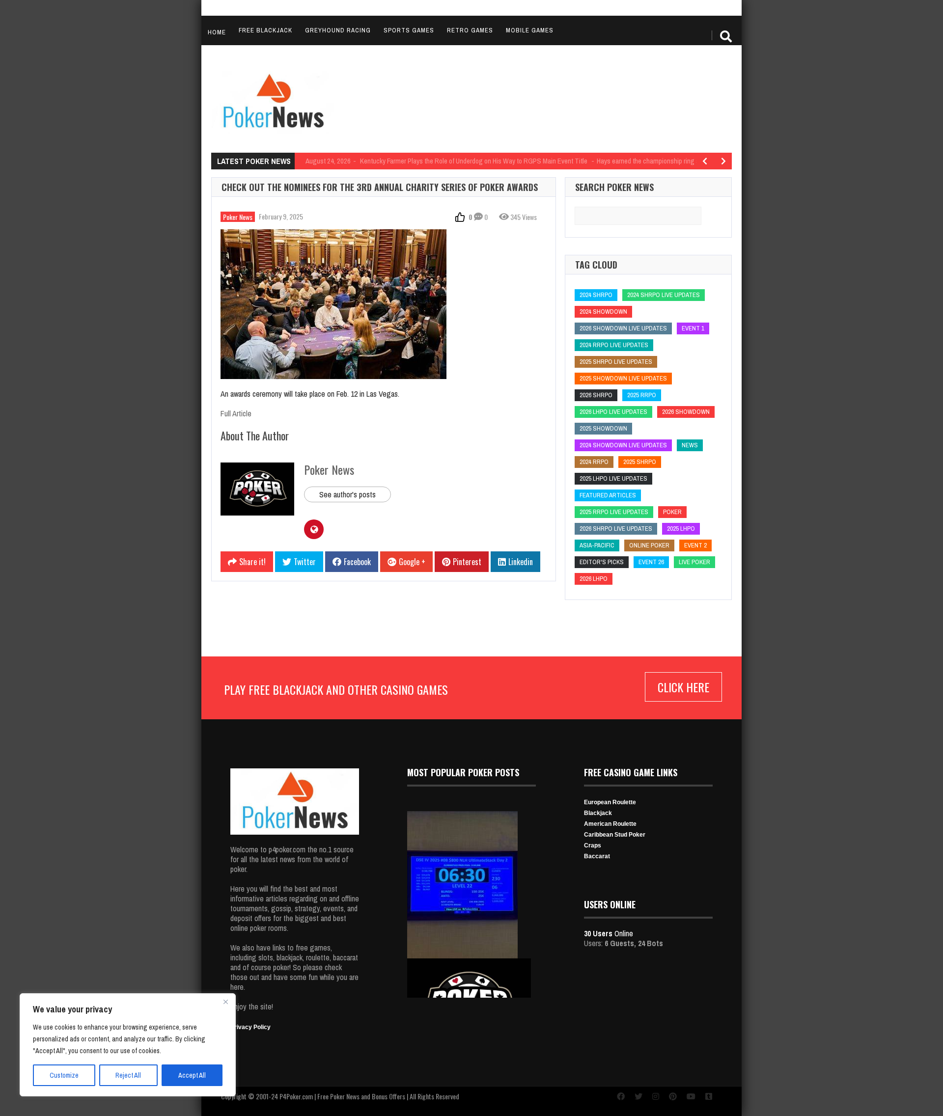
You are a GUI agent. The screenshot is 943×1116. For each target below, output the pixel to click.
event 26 (651, 562)
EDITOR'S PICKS (602, 562)
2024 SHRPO (596, 295)
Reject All (128, 1075)
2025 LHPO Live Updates (613, 478)
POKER (672, 512)
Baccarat (597, 856)
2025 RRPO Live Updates (614, 512)
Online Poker (649, 545)
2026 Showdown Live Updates (623, 328)
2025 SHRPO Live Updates (616, 361)
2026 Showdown (686, 412)
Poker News (237, 217)
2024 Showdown (603, 311)
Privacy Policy (250, 1027)
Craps (592, 845)
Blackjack (598, 813)
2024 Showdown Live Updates (623, 445)
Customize (64, 1075)
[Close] (225, 1001)
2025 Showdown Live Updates (623, 378)
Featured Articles (608, 495)
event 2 (695, 545)
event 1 (693, 328)
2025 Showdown (603, 428)
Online (608, 933)
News (690, 445)
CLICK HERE (683, 687)
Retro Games (470, 30)
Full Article (236, 413)
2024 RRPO (594, 462)
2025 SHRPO (639, 462)
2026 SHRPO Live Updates (616, 528)
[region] (128, 1044)
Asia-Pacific (597, 545)
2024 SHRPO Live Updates (663, 295)
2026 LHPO (594, 578)
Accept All (192, 1075)
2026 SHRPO (596, 395)
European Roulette (610, 802)
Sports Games (409, 30)
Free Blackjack (265, 30)
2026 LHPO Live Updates (613, 412)
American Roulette (610, 823)
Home (217, 32)
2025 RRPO (641, 395)
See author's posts (347, 494)
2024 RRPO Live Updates (614, 345)
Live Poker (694, 562)
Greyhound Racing (338, 30)
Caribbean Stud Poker (614, 834)
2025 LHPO (681, 528)
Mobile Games (530, 30)
